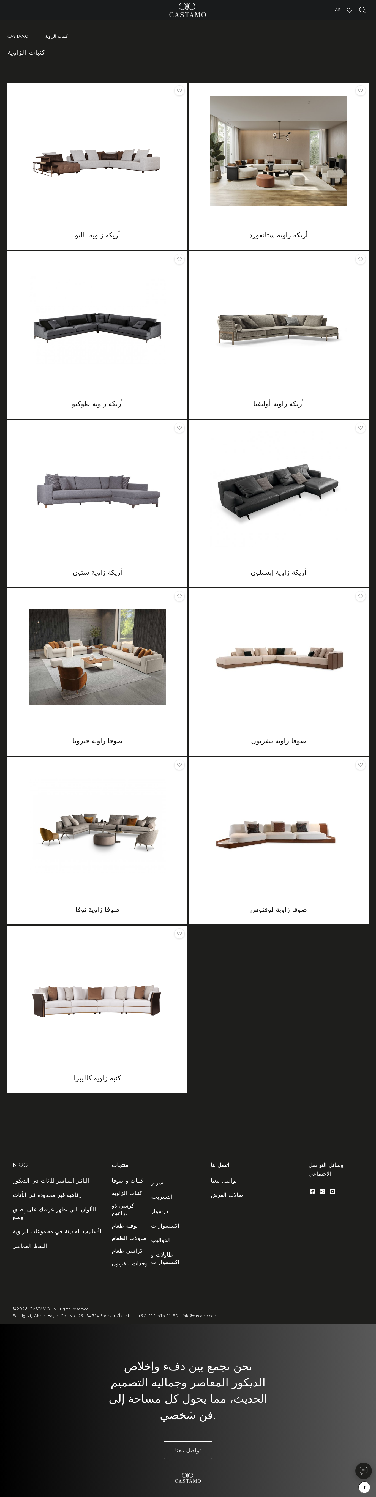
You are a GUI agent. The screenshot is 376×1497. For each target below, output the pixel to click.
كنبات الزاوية (127, 1193)
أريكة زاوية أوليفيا (278, 404)
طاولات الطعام (129, 1238)
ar (337, 10)
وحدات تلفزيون (130, 1264)
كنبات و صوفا (127, 1181)
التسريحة (161, 1197)
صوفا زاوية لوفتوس (278, 909)
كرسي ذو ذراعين (123, 1209)
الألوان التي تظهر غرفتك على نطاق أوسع (54, 1213)
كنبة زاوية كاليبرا (97, 1078)
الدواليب (161, 1240)
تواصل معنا (224, 1181)
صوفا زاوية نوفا (97, 909)
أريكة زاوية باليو (97, 235)
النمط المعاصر (30, 1246)
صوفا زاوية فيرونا (97, 741)
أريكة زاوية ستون (97, 572)
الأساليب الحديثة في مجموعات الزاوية (58, 1231)
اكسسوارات (165, 1226)
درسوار (159, 1211)
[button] (13, 10)
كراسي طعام (127, 1251)
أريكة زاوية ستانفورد (278, 235)
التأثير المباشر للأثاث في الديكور (51, 1181)
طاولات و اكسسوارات (165, 1258)
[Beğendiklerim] (350, 10)
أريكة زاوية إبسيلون (279, 572)
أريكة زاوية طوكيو (97, 404)
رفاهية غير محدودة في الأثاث (47, 1195)
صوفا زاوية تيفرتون (278, 741)
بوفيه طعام (125, 1226)
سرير (157, 1182)
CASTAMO (18, 36)
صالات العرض (227, 1195)
